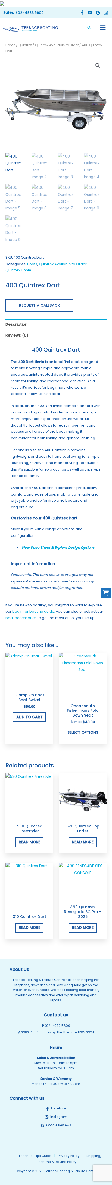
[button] (23, 12)
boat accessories (21, 618)
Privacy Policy (69, 1156)
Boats (32, 264)
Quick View (29, 685)
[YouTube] (89, 13)
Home (10, 45)
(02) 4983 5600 (57, 1026)
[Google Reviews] (97, 13)
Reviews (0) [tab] (16, 335)
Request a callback (39, 305)
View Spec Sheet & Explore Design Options (57, 547)
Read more (29, 842)
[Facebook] (81, 13)
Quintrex (25, 45)
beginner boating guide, (33, 611)
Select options (82, 732)
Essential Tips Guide (35, 1156)
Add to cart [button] (29, 717)
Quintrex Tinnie (18, 270)
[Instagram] (105, 13)
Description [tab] (16, 324)
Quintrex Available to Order (57, 45)
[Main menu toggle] (103, 27)
